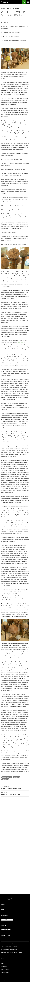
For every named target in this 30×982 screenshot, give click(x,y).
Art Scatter (5, 2)
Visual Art (17, 8)
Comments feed (5, 969)
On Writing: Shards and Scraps (9, 949)
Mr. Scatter (17, 777)
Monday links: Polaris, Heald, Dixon (10, 793)
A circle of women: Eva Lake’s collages (11, 787)
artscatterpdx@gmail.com (7, 899)
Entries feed (4, 966)
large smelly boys (6, 777)
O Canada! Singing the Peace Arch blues (11, 952)
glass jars (20, 342)
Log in (2, 963)
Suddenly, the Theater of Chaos (9, 946)
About (2, 909)
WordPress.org (5, 972)
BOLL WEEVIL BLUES (6, 940)
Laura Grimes (10, 8)
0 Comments (18, 17)
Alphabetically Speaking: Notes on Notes (11, 943)
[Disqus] (15, 822)
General (3, 8)
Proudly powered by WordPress (8, 980)
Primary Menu (28, 2)
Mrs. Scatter (5, 779)
